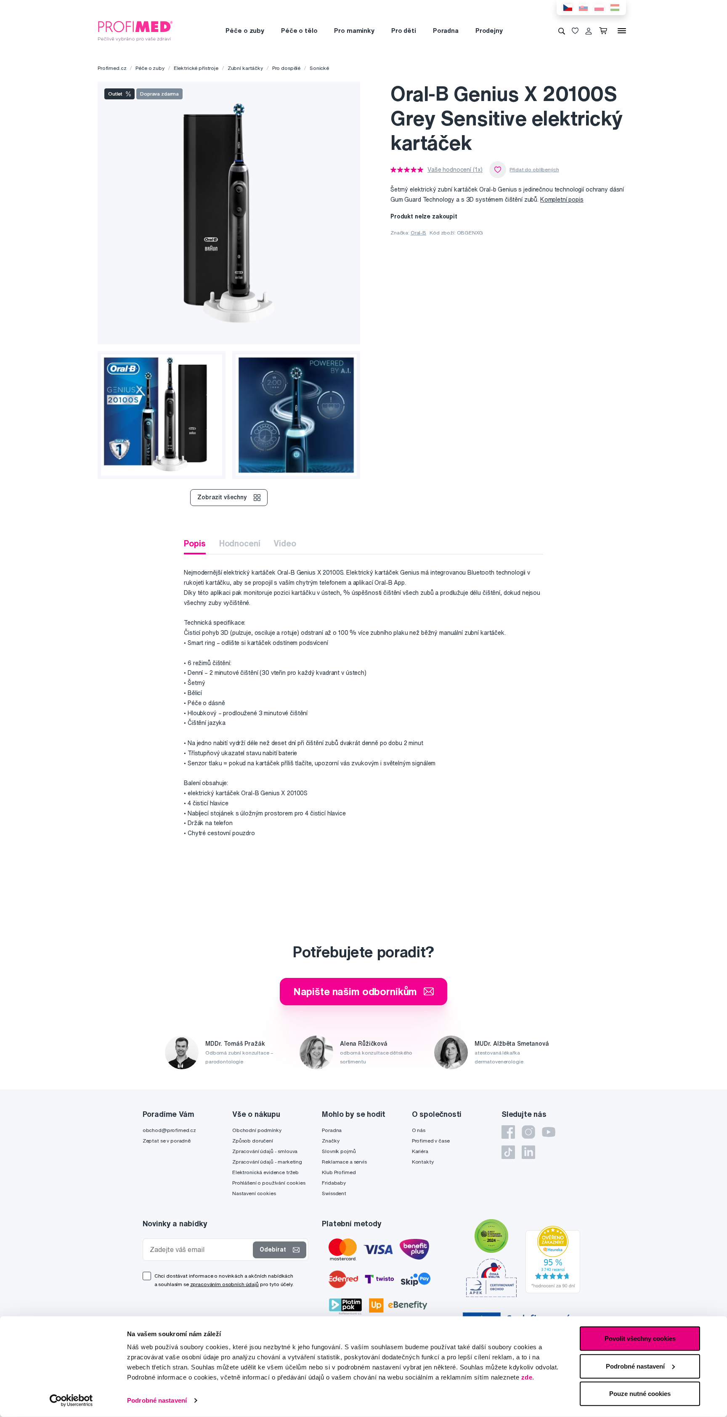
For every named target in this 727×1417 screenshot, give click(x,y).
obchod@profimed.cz (169, 1130)
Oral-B (418, 232)
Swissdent (334, 1193)
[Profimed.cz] (135, 30)
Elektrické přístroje (196, 68)
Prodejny (489, 30)
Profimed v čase (431, 1140)
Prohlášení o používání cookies (268, 1182)
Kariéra (420, 1151)
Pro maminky (354, 30)
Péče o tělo (299, 30)
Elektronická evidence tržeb (265, 1172)
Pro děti (403, 30)
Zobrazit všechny (222, 497)
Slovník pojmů (339, 1151)
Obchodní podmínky (256, 1130)
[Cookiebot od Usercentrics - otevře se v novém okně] (71, 1400)
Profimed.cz (112, 68)
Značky (330, 1140)
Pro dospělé (286, 68)
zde (527, 1377)
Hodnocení (239, 543)
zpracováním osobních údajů (224, 1284)
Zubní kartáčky (245, 68)
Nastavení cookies (254, 1193)
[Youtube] (548, 1132)
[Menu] (622, 31)
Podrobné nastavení (157, 1400)
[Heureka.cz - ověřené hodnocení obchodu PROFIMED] (552, 1259)
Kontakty (423, 1161)
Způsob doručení (252, 1140)
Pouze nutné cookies (640, 1393)
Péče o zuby (245, 30)
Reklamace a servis (344, 1161)
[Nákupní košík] (605, 31)
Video (284, 543)
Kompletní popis (562, 199)
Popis (194, 543)
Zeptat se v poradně (167, 1140)
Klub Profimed (339, 1172)
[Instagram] (528, 1132)
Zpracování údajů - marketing (267, 1161)
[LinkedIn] (528, 1152)
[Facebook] (508, 1132)
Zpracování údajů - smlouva (264, 1151)
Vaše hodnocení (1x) (455, 170)
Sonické (319, 68)
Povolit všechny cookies (640, 1338)
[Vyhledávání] (562, 30)
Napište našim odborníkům (355, 991)
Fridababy (334, 1182)
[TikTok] (508, 1152)
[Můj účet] (589, 30)
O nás (418, 1130)
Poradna (446, 30)
